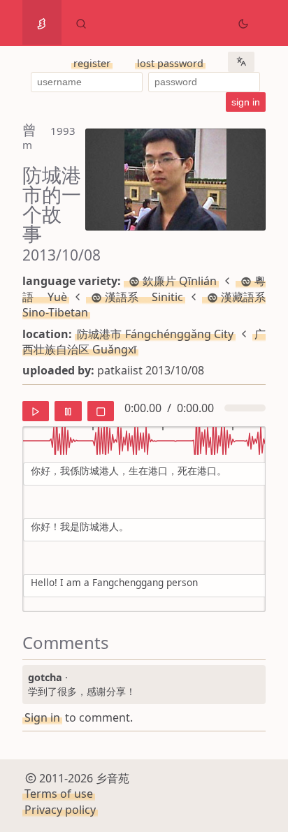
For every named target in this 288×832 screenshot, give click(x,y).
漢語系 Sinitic (144, 297)
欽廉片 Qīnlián (180, 281)
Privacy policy (60, 809)
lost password (170, 63)
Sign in (42, 717)
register (91, 63)
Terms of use (58, 793)
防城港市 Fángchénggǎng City (155, 334)
